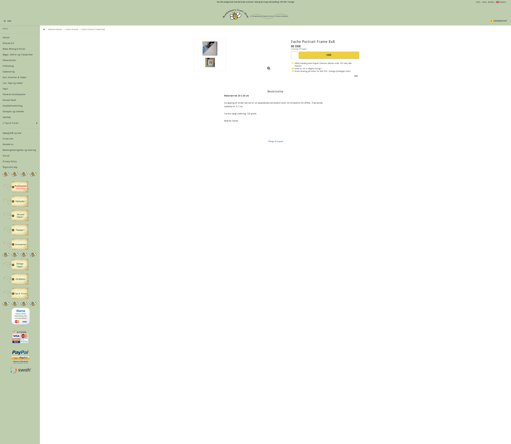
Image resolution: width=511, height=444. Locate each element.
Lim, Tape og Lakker (13, 83)
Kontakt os (8, 144)
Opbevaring (9, 71)
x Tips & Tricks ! (11, 123)
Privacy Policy (10, 161)
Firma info (8, 139)
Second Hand (9, 100)
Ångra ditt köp (10, 167)
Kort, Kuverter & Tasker (15, 77)
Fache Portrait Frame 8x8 (93, 29)
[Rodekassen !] (16, 186)
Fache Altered (72, 29)
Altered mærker (55, 29)
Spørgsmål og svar (12, 133)
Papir (5, 89)
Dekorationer (9, 60)
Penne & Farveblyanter (14, 94)
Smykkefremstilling (12, 106)
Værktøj (7, 117)
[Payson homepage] (20, 336)
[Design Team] (16, 264)
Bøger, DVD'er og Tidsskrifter (18, 54)
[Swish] (20, 370)
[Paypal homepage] (20, 356)
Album (6, 37)
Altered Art (8, 43)
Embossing (8, 66)
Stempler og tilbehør (13, 111)
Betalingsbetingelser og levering (19, 150)
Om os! (6, 156)
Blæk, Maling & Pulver (14, 49)
